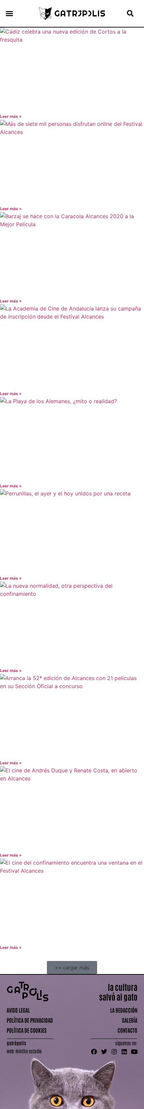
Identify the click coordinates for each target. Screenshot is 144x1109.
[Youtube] (134, 1052)
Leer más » (11, 116)
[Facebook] (94, 1052)
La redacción (123, 1010)
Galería (129, 1020)
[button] (9, 13)
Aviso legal (18, 1010)
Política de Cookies (27, 1030)
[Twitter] (104, 1052)
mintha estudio (28, 1051)
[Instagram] (114, 1052)
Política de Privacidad (30, 1020)
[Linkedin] (124, 1052)
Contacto (127, 1030)
